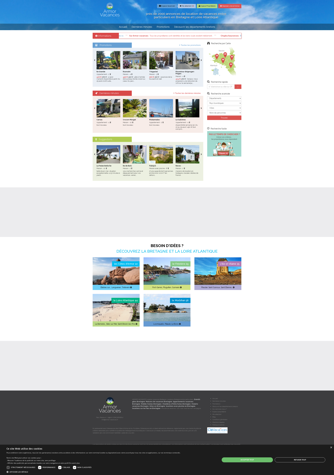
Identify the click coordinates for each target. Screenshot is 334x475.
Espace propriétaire (219, 412)
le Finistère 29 (180, 263)
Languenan (116, 287)
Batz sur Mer (111, 324)
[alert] (167, 460)
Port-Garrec (157, 287)
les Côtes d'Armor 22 (126, 263)
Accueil (123, 26)
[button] (93, 472)
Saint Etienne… (226, 287)
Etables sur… (106, 287)
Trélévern (126, 287)
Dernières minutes (142, 26)
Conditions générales (219, 419)
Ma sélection (216, 414)
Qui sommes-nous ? (219, 409)
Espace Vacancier (168, 6)
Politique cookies (218, 425)
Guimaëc (176, 287)
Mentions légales (218, 422)
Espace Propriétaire (207, 6)
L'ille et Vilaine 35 (229, 263)
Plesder (204, 287)
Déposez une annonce (230, 6)
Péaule (168, 324)
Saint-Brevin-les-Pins (126, 324)
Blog (214, 417)
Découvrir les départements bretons (194, 26)
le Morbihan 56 (180, 300)
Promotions (163, 26)
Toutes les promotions (190, 45)
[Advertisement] (167, 212)
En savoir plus (74, 463)
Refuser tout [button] (300, 460)
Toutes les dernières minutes (187, 93)
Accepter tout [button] (247, 460)
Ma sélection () (187, 6)
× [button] (331, 447)
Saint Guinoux (214, 287)
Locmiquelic (158, 324)
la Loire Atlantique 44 (125, 300)
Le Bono (175, 324)
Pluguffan (167, 287)
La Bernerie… (100, 324)
